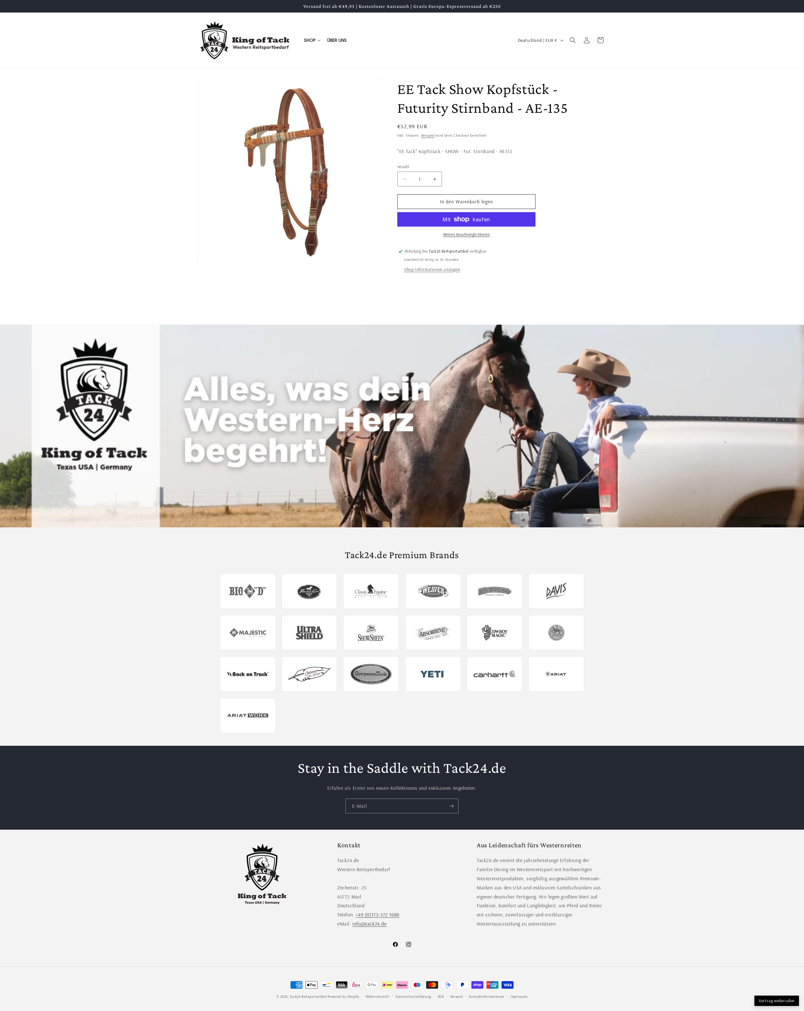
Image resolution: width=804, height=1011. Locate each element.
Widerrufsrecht (378, 996)
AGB (440, 996)
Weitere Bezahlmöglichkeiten (466, 234)
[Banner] (402, 426)
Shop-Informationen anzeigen (432, 269)
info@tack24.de (369, 923)
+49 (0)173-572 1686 (377, 914)
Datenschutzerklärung (413, 996)
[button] (573, 40)
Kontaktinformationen (486, 996)
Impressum (519, 996)
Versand (428, 135)
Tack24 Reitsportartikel (308, 996)
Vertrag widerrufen (777, 1000)
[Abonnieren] (451, 806)
